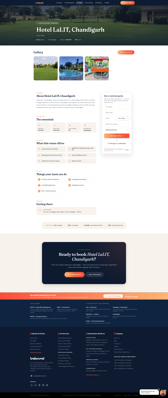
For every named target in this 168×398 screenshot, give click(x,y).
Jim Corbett (94, 364)
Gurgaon (103, 342)
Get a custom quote (74, 274)
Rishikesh (103, 353)
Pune (93, 342)
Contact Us (117, 343)
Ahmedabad (94, 345)
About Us (116, 338)
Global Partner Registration (122, 352)
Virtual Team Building (64, 346)
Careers (116, 346)
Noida (87, 345)
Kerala (88, 364)
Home (60, 2)
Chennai (103, 340)
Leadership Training (63, 355)
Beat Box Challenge (35, 343)
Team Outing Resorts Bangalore (123, 360)
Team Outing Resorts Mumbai (122, 363)
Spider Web (33, 338)
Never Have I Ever (35, 349)
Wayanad (96, 353)
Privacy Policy (109, 150)
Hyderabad (96, 340)
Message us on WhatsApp (118, 143)
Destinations (70, 2)
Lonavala (93, 351)
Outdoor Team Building (64, 343)
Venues (44, 19)
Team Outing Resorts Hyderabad (123, 368)
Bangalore (89, 340)
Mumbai (88, 342)
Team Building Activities (65, 338)
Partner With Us (118, 349)
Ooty (108, 351)
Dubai (87, 371)
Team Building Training (64, 358)
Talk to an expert (127, 2)
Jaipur (100, 362)
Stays (80, 2)
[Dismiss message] (159, 390)
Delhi (98, 342)
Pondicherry (93, 362)
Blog (115, 341)
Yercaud (89, 353)
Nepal (100, 371)
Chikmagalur (101, 351)
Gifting (99, 2)
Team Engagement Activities (66, 366)
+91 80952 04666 (131, 297)
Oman (105, 371)
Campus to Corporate (64, 363)
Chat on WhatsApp (114, 296)
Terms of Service (127, 395)
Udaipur (106, 362)
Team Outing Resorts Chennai (122, 365)
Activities (90, 2)
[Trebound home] (39, 3)
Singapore (94, 371)
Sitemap (136, 395)
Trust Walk (33, 341)
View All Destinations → (93, 375)
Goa (87, 362)
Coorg (88, 351)
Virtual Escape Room (36, 346)
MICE (107, 2)
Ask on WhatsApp (95, 274)
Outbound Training (63, 349)
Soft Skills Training (63, 361)
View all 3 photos (127, 52)
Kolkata (102, 345)
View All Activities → (36, 352)
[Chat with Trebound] (163, 393)
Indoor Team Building (64, 341)
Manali (88, 356)
